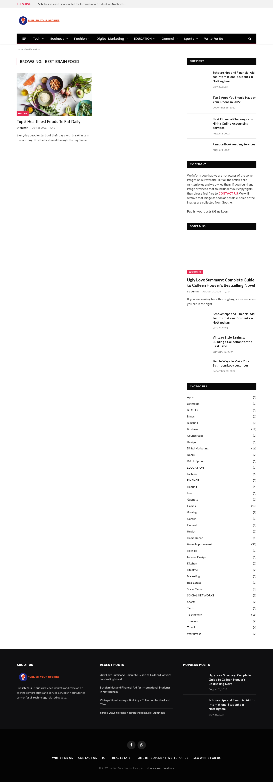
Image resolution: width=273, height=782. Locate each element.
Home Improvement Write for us (162, 757)
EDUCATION (143, 39)
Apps (190, 397)
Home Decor (195, 538)
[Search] (249, 38)
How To (192, 550)
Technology (194, 614)
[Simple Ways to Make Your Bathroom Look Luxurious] (198, 366)
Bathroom (193, 403)
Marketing (193, 576)
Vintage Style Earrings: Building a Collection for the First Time (232, 342)
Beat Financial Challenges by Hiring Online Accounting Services (233, 123)
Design (191, 442)
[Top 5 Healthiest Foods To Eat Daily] (54, 94)
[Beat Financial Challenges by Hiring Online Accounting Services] (198, 124)
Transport (193, 621)
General (167, 39)
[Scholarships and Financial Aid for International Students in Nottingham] (198, 77)
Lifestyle (192, 569)
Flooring (192, 486)
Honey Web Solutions (161, 768)
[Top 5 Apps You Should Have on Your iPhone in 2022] (198, 102)
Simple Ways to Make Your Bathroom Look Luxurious (231, 363)
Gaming (192, 512)
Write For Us (213, 39)
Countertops (195, 435)
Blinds (191, 416)
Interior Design (196, 557)
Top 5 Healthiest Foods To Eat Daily (49, 121)
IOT (104, 757)
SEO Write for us (207, 757)
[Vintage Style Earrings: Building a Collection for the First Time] (198, 342)
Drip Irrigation (195, 461)
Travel (191, 627)
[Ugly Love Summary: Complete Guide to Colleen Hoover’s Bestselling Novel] (221, 254)
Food (190, 493)
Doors (191, 454)
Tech (37, 39)
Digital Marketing (110, 39)
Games (191, 506)
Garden (191, 518)
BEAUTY (192, 410)
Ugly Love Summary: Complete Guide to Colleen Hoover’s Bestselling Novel (221, 282)
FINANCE (193, 480)
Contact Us (87, 757)
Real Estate (194, 582)
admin (24, 127)
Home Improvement (199, 544)
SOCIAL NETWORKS (200, 595)
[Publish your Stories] (39, 20)
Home (20, 49)
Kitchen (192, 563)
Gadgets (192, 499)
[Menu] (24, 39)
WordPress (194, 633)
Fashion (80, 39)
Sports (189, 39)
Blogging (195, 271)
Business (57, 39)
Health (22, 113)
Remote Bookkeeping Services (234, 144)
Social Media (194, 589)
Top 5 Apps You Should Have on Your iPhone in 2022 (234, 99)
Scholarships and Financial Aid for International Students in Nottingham (82, 4)
